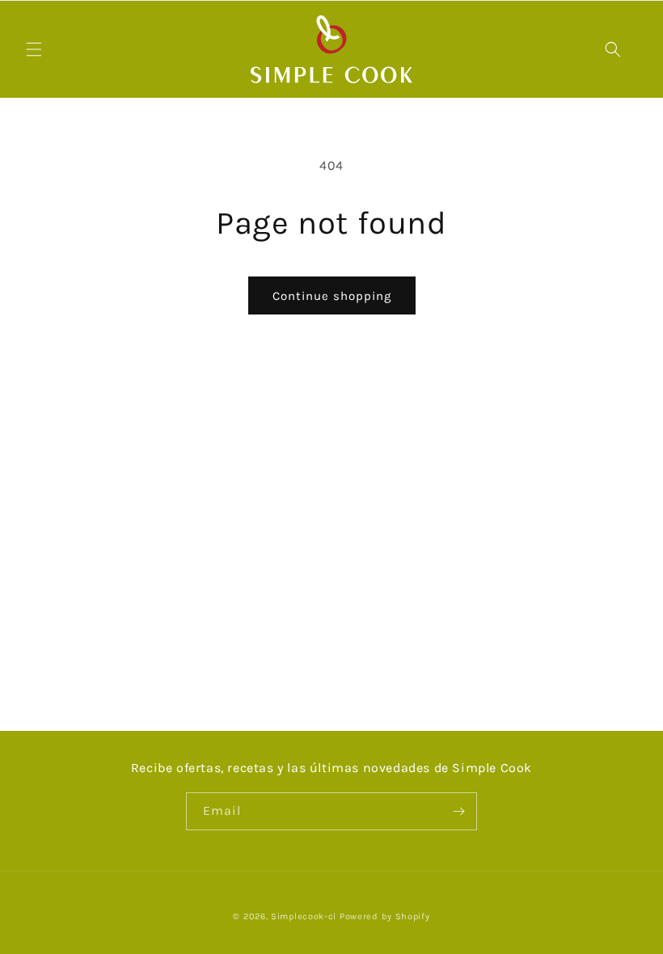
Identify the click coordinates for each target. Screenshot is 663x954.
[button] (34, 49)
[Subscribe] (458, 811)
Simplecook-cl (303, 916)
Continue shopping (331, 296)
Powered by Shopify (385, 916)
